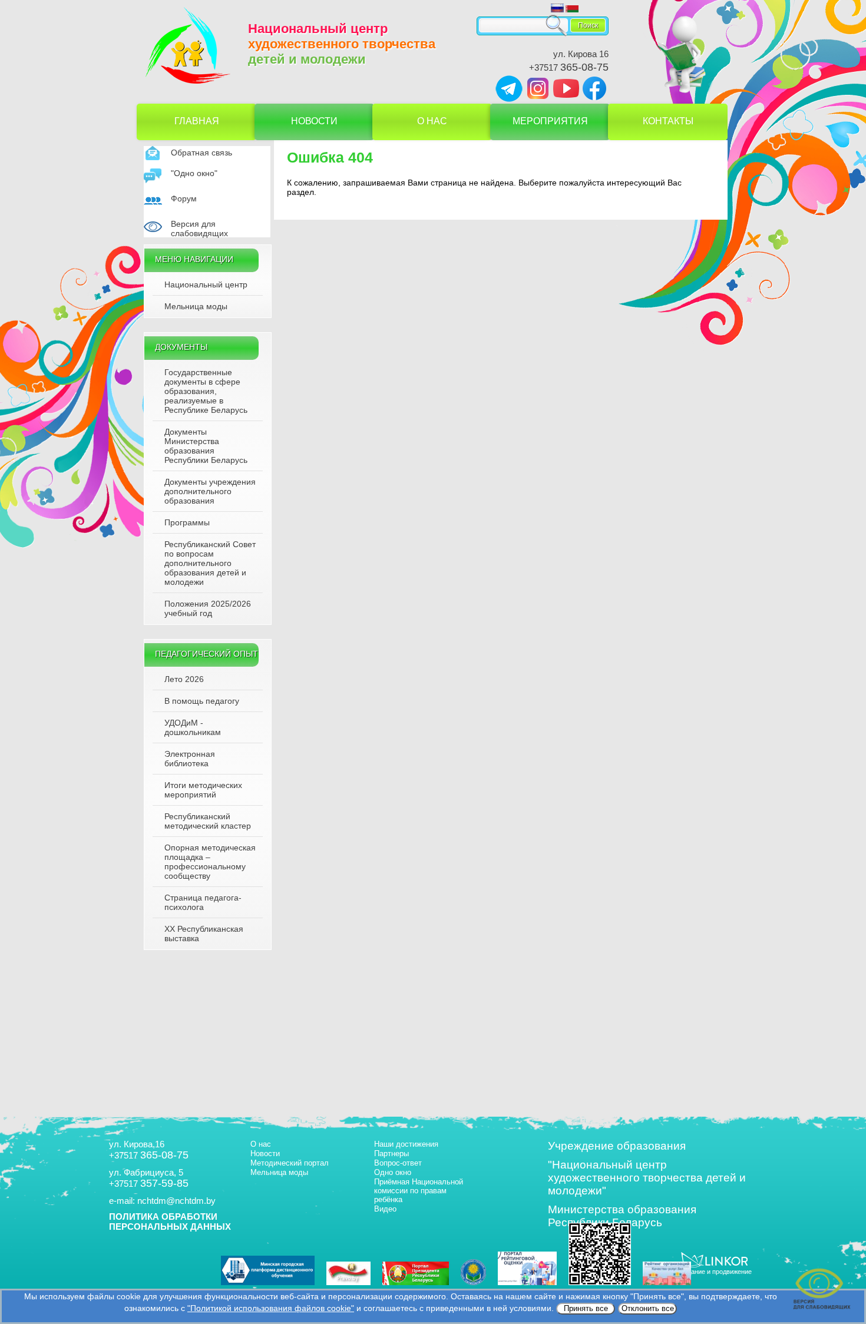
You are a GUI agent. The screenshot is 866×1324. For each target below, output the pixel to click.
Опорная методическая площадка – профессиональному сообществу (210, 862)
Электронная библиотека (189, 758)
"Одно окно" (194, 173)
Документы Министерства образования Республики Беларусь (205, 446)
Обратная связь (201, 152)
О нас (432, 121)
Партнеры (391, 1153)
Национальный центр (205, 284)
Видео (385, 1208)
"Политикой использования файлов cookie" (270, 1308)
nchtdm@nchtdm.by (176, 1201)
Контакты (668, 121)
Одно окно (392, 1172)
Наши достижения (406, 1144)
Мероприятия (550, 121)
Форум (184, 198)
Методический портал (289, 1162)
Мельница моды (195, 306)
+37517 (569, 67)
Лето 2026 (184, 679)
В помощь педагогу (201, 701)
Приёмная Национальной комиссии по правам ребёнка (418, 1190)
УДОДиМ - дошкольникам (192, 727)
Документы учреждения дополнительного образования (210, 491)
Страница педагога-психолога (203, 902)
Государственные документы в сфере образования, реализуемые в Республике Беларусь (205, 391)
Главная (196, 121)
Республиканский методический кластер (207, 821)
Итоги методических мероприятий (203, 789)
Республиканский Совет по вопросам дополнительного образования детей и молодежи (210, 563)
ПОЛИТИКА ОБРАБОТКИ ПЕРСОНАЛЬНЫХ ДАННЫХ (170, 1222)
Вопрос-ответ (398, 1162)
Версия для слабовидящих (199, 228)
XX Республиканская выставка (203, 933)
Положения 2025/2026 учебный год (207, 608)
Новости (314, 121)
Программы (187, 522)
